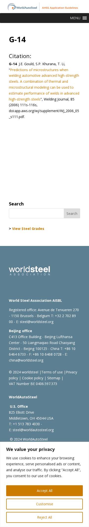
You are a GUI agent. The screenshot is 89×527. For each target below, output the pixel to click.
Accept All (44, 490)
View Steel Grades (28, 228)
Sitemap (53, 378)
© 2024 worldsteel (23, 372)
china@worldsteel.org (26, 360)
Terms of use (52, 372)
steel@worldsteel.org (36, 321)
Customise (44, 504)
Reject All (44, 517)
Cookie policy (32, 378)
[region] (44, 484)
